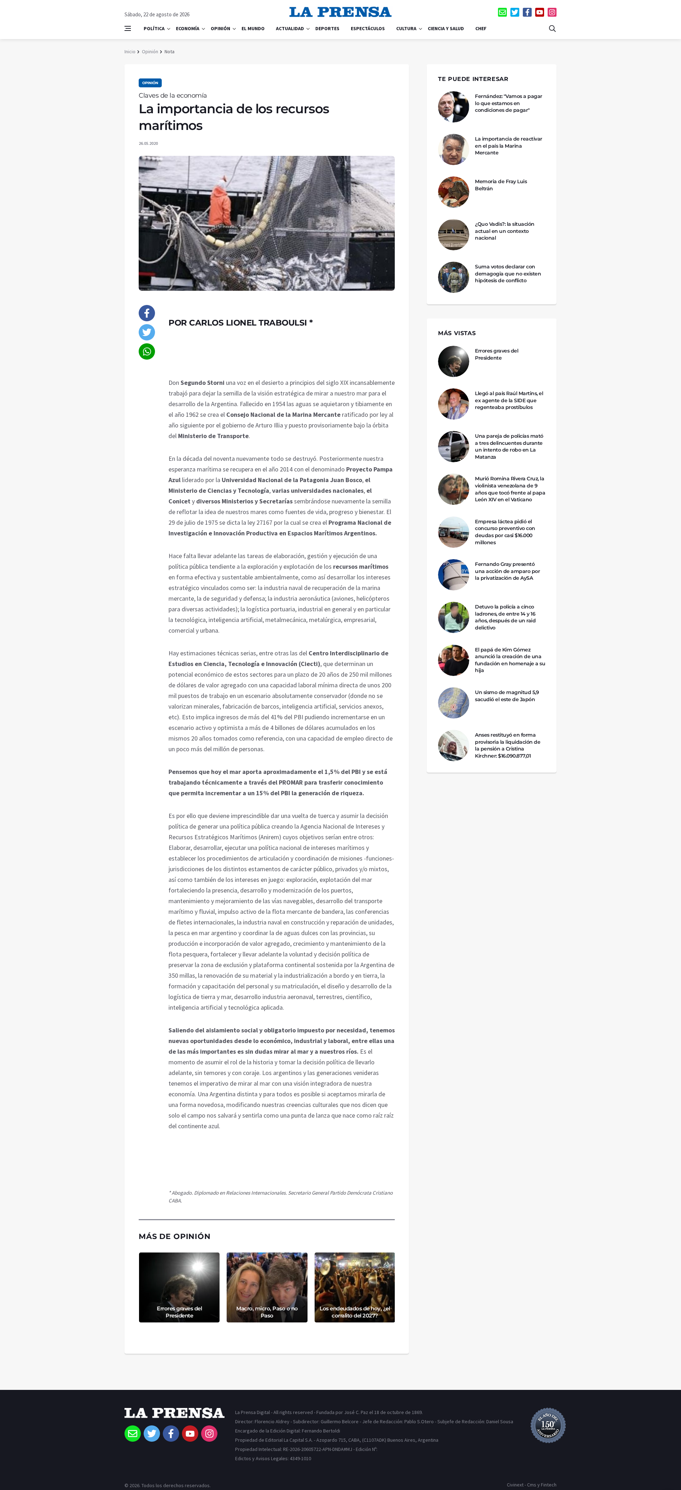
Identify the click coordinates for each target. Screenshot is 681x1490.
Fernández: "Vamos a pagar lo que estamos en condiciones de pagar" (508, 103)
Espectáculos (368, 28)
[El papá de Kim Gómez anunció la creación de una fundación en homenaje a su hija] (453, 660)
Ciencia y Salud (446, 28)
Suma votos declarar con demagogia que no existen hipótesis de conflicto (508, 273)
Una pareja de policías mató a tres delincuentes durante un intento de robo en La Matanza (509, 446)
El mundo (253, 28)
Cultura (406, 28)
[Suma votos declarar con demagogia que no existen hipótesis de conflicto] (453, 277)
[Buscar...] (552, 28)
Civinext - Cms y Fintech (532, 1484)
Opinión (220, 28)
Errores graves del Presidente (179, 1312)
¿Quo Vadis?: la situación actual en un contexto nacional (505, 231)
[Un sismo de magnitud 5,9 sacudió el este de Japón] (453, 703)
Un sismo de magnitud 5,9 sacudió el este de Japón (507, 696)
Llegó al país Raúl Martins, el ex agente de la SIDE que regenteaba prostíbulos (509, 400)
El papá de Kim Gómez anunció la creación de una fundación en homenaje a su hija (510, 660)
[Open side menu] (127, 28)
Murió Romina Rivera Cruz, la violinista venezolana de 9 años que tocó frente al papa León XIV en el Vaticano (510, 489)
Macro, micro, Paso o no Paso (267, 1312)
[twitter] (514, 12)
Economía (187, 28)
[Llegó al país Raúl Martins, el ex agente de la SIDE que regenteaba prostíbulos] (453, 404)
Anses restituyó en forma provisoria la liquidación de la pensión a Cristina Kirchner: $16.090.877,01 (507, 745)
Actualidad (290, 28)
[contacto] (502, 12)
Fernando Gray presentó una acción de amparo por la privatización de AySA (507, 571)
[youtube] (539, 12)
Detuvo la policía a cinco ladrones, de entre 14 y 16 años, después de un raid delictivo (505, 617)
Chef (481, 28)
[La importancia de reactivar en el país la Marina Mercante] (453, 149)
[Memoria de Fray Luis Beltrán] (453, 192)
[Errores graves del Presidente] (453, 361)
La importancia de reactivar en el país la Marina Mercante (508, 146)
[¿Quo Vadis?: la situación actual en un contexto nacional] (453, 234)
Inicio (129, 51)
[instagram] (552, 12)
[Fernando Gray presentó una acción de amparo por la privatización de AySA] (453, 574)
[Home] (174, 1416)
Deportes (327, 28)
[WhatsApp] (147, 351)
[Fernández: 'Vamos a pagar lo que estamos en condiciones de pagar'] (453, 106)
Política (154, 28)
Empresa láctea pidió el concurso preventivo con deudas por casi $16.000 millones (505, 532)
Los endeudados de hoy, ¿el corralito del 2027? (355, 1312)
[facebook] (527, 12)
